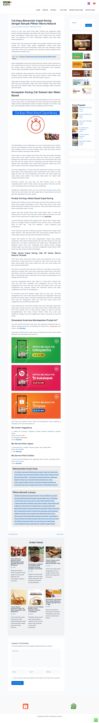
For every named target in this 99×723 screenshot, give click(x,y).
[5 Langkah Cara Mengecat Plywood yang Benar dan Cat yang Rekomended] (75, 130)
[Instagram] (88, 3)
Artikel (53, 10)
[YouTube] (94, 3)
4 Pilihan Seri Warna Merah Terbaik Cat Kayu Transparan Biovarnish (34, 506)
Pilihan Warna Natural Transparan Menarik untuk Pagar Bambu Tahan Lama (36, 508)
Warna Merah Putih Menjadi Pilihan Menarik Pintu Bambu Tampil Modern (36, 516)
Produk (45, 10)
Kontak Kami (90, 10)
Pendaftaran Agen (76, 10)
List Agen (63, 10)
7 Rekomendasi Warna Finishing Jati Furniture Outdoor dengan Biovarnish (36, 503)
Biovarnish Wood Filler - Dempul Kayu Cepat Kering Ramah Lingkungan (35, 477)
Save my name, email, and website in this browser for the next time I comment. (37, 678)
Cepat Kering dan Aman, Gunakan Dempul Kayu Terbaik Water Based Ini (36, 485)
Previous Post (12, 534)
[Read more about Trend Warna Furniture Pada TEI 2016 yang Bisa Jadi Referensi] (18, 597)
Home (38, 10)
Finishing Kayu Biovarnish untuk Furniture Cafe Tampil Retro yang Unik (35, 495)
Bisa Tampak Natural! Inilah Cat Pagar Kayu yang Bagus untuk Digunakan (36, 511)
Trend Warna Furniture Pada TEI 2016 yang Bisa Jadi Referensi (18, 609)
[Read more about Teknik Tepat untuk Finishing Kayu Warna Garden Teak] (53, 552)
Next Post (60, 534)
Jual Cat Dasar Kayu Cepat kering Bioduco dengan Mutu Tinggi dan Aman (36, 474)
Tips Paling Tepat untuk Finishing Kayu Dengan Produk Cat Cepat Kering (36, 472)
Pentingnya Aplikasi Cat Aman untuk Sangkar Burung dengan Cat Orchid (35, 566)
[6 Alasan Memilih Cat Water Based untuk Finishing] (75, 116)
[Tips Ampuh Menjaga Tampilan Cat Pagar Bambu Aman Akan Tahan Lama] (75, 123)
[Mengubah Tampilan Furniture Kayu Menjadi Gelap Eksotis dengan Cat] (75, 143)
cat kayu (49, 190)
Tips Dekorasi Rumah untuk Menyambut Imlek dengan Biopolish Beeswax (17, 562)
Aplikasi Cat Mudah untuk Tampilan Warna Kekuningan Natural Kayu (34, 513)
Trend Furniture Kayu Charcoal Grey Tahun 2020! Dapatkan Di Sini (34, 501)
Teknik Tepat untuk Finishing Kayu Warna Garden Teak (53, 561)
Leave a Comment (16, 27)
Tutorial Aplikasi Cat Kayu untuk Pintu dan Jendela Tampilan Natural (34, 524)
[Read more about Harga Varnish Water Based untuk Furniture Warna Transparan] (36, 597)
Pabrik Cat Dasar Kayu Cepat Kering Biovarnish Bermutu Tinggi (33, 480)
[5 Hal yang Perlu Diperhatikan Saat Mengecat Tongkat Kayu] (75, 136)
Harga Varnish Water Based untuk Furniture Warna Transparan (35, 609)
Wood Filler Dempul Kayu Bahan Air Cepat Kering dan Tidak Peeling (34, 521)
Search (74, 22)
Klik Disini (22, 328)
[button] (57, 10)
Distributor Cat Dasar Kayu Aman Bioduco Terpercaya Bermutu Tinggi (53, 602)
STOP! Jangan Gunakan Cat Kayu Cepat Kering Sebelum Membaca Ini (35, 482)
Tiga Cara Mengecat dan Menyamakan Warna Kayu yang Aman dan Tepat (36, 518)
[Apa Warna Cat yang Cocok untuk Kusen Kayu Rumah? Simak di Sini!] (75, 109)
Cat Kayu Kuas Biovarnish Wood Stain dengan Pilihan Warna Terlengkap (35, 498)
